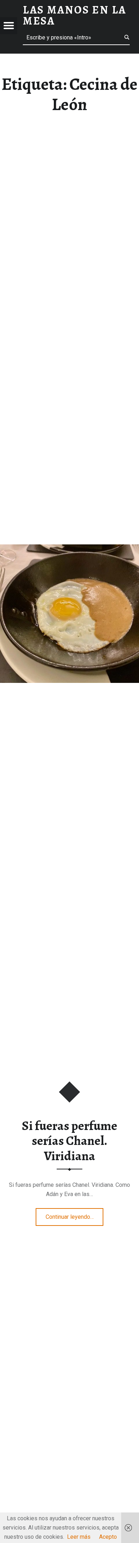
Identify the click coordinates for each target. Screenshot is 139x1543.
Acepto (108, 1536)
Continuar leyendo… (75, 1214)
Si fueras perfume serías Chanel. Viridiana (69, 1140)
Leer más (79, 1536)
